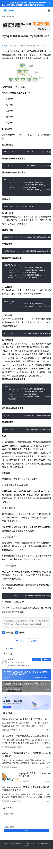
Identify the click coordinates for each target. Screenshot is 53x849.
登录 (5, 827)
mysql (4, 51)
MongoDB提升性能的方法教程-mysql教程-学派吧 (25, 736)
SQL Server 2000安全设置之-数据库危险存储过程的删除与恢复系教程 (25, 789)
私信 (47, 659)
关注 (37, 659)
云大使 (4, 46)
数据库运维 (31, 46)
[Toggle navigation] (49, 10)
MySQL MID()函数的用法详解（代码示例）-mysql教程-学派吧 (26, 754)
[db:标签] (9, 633)
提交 (26, 830)
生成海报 (9, 648)
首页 (3, 17)
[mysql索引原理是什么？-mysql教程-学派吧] (10, 777)
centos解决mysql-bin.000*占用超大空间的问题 (24, 719)
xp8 (26, 845)
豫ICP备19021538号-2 (34, 843)
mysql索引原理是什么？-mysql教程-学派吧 (35, 775)
